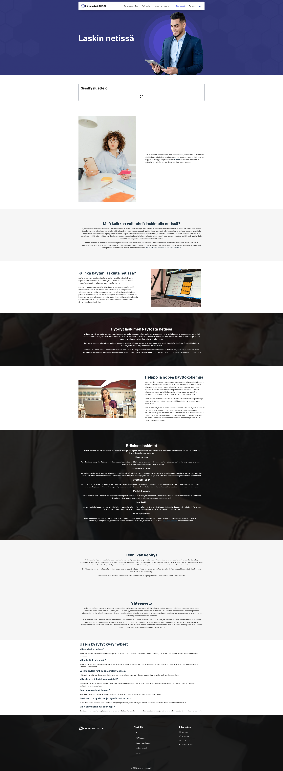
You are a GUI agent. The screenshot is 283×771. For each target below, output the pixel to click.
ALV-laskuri (146, 6)
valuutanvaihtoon (170, 520)
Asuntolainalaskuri (162, 6)
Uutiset (192, 6)
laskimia (176, 159)
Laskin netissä (179, 6)
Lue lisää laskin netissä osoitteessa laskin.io (163, 247)
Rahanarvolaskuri (131, 6)
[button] (200, 6)
